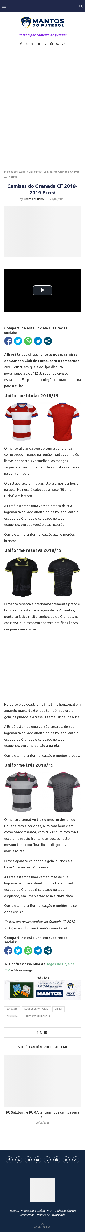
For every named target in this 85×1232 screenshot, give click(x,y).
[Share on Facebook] (37, 1032)
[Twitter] (26, 43)
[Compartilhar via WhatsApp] (28, 341)
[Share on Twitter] (41, 1032)
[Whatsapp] (45, 43)
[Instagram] (33, 43)
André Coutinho (34, 199)
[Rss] (57, 43)
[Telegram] (51, 43)
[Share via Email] (45, 1032)
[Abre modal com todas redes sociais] (48, 341)
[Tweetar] (18, 341)
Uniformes (35, 171)
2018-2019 (12, 1009)
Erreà (58, 1009)
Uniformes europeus (37, 1016)
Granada (12, 1016)
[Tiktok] (63, 43)
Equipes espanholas (36, 1009)
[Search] (81, 6)
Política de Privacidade (51, 1215)
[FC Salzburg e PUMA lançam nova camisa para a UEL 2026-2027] (42, 1081)
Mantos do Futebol (15, 171)
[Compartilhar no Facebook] (8, 341)
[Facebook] (21, 43)
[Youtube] (39, 43)
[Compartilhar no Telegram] (38, 341)
